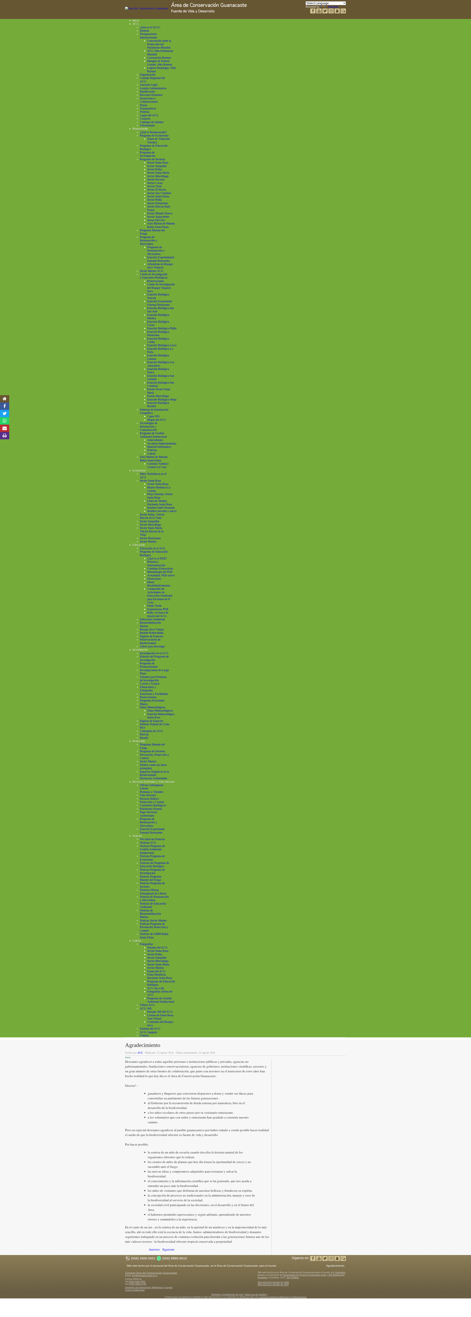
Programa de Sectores (152, 159)
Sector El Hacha (156, 189)
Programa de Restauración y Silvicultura (148, 240)
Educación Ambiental (152, 619)
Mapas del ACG (156, 419)
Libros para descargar (152, 646)
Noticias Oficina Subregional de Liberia (153, 891)
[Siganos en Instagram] (331, 11)
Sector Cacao (155, 183)
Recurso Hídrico (149, 798)
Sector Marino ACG (151, 270)
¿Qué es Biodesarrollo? (153, 132)
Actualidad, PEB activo (161, 575)
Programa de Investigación (147, 154)
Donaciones (154, 578)
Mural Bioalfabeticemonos (158, 584)
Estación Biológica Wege (161, 399)
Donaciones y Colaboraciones (149, 100)
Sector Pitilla (154, 199)
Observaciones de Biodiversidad (150, 641)
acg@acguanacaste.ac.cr (144, 1275)
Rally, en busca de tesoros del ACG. (157, 614)
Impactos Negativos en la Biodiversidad (154, 773)
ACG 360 (145, 1008)
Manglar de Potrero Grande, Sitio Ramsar (159, 62)
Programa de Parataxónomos (149, 665)
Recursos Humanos (151, 94)
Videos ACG (147, 1004)
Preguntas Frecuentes (152, 700)
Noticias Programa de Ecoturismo (152, 858)
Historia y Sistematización (156, 563)
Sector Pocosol (155, 179)
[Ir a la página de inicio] (5, 398)
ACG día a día (155, 988)
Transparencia (148, 108)
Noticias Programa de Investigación (152, 871)
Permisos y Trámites (151, 791)
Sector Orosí (154, 186)
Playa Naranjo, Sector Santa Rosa (160, 495)
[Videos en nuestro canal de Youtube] (325, 11)
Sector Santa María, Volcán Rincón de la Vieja (151, 531)
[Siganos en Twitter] (319, 11)
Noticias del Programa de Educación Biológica (154, 864)
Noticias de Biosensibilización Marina (150, 914)
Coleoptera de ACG (151, 731)
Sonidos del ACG (150, 1028)
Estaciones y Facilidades (154, 693)
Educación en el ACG (152, 548)
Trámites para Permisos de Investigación (153, 678)
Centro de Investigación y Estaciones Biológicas (153, 276)
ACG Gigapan (148, 1032)
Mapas (144, 704)
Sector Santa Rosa (157, 162)
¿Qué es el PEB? (157, 558)
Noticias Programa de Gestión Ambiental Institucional (152, 849)
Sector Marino (148, 541)
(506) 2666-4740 (137, 1284)
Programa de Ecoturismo (154, 135)
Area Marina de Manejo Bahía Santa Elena (161, 225)
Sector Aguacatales (158, 216)
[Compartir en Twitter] (5, 413)
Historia (144, 30)
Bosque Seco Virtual (152, 629)
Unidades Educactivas (160, 568)
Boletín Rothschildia (152, 632)
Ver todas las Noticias (152, 839)
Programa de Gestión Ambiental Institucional (153, 435)
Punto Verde (154, 605)
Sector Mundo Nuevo (159, 213)
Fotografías (146, 944)
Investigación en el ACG (154, 653)
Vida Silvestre (148, 795)
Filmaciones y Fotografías (148, 688)
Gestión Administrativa (153, 88)
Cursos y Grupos (150, 683)
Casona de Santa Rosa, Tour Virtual (160, 1017)
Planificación (147, 91)
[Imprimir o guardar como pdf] (5, 435)
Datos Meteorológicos (152, 707)
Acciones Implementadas (161, 443)
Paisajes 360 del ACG (160, 1011)
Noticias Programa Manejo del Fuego (150, 878)
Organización (147, 74)
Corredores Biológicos (153, 805)
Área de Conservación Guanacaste (209, 5)
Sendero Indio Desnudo (161, 507)
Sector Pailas (154, 169)
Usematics (340, 1272)
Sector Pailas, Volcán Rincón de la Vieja (152, 516)
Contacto (145, 118)
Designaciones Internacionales (148, 35)
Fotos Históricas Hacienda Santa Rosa (159, 976)
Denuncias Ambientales (153, 778)
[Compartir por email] (4, 428)
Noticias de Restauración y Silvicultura (154, 898)
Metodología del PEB (159, 571)
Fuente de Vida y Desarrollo (193, 11)
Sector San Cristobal (159, 193)
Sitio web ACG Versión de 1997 (273, 1285)
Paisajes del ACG (157, 947)
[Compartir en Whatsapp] (5, 421)
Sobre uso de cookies (255, 1294)
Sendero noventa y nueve (162, 511)
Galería (151, 453)
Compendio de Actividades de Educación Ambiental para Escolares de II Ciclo (159, 595)
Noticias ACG (148, 842)
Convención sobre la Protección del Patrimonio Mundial (159, 44)
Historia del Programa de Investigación (154, 658)
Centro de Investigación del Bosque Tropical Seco (161, 288)
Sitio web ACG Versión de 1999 (273, 1282)
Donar (143, 105)
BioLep (144, 734)
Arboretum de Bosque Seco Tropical (160, 266)
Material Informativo (159, 446)
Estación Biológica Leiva (161, 345)
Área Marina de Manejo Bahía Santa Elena (154, 458)
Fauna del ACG (156, 971)
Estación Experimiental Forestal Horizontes (160, 259)
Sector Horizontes (157, 203)
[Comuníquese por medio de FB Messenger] (343, 11)
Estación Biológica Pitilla (161, 328)
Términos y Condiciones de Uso (227, 1294)
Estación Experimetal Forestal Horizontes (159, 303)
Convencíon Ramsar (159, 57)
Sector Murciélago (158, 176)
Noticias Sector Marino (153, 920)
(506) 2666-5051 (137, 1281)
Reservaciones (155, 281)
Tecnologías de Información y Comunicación (148, 426)
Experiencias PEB (157, 609)
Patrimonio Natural (151, 808)
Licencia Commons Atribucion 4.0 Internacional (282, 1297)
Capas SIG (153, 416)
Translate (333, 6)
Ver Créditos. (292, 1277)
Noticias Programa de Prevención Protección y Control (154, 927)
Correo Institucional (135, 1290)
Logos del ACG (149, 115)
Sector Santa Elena (158, 196)
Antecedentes (155, 440)
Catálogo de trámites (152, 122)
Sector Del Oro (156, 220)
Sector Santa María (158, 172)
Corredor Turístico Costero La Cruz (158, 465)
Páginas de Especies (151, 636)
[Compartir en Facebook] (4, 406)
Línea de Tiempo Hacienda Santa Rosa (159, 502)
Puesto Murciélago (158, 396)
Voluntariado (147, 125)
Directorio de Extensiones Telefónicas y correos (149, 1287)
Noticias (144, 111)
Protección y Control (152, 802)
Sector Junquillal (157, 166)
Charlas (144, 1035)
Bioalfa (144, 737)
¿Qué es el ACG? (150, 27)
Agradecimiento (335, 1265)
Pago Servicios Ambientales (148, 814)
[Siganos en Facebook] (313, 11)
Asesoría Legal (148, 84)
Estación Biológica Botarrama (158, 333)
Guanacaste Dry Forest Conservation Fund (304, 1275)
